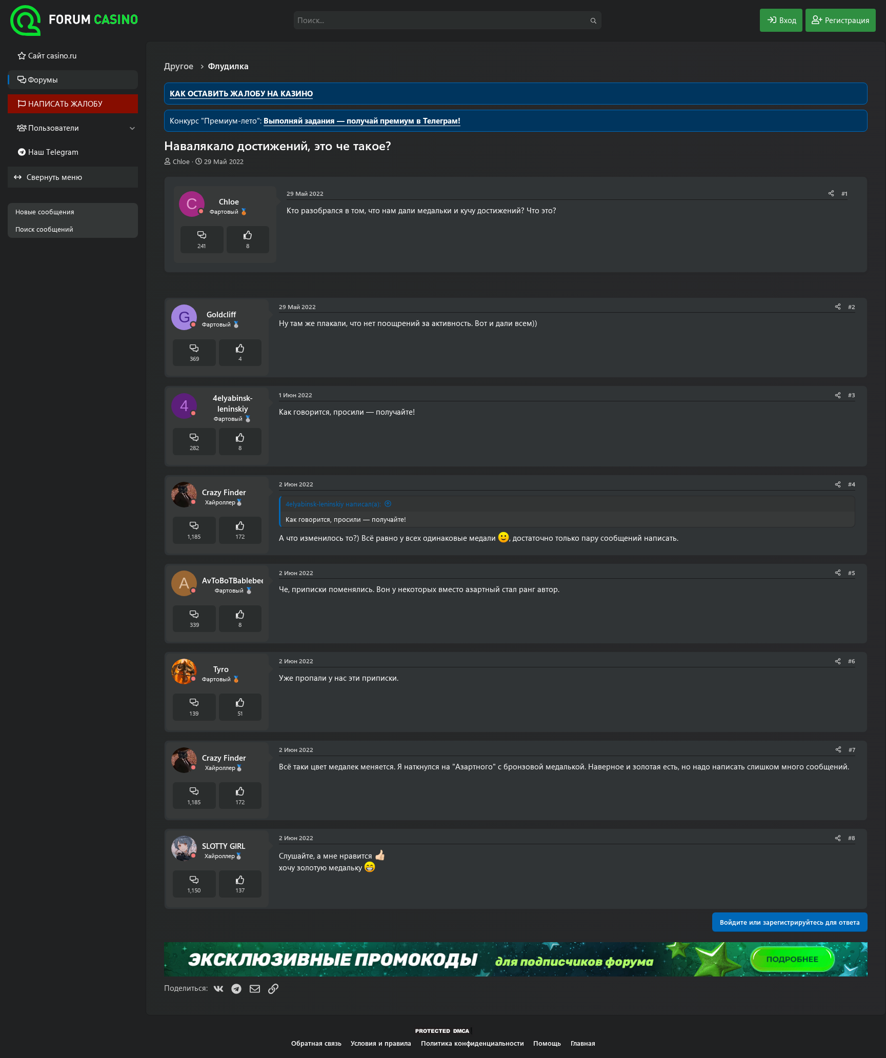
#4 (851, 484)
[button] (132, 127)
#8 (851, 837)
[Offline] (201, 211)
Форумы (43, 79)
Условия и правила (381, 1043)
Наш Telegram (53, 152)
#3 (851, 395)
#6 (851, 661)
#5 (851, 572)
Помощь (547, 1043)
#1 (844, 193)
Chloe (181, 161)
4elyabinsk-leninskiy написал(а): (333, 503)
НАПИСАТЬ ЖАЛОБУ (65, 103)
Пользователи (53, 128)
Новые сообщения (44, 211)
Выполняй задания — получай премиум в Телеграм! (362, 120)
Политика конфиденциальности (472, 1043)
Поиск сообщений (44, 229)
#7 (852, 749)
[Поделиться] (831, 193)
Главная (583, 1043)
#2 (851, 306)
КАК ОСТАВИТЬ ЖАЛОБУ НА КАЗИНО (241, 93)
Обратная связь (316, 1043)
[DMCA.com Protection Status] (443, 1033)
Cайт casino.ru (52, 55)
